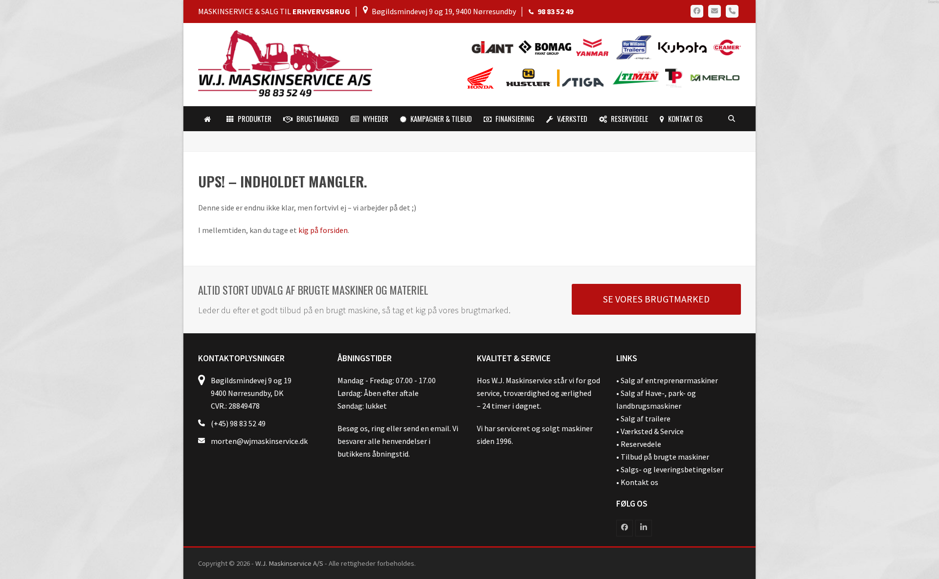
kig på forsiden (323, 230)
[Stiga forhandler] (582, 77)
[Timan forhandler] (636, 77)
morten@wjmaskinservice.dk (259, 441)
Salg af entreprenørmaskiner (669, 380)
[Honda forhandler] (481, 77)
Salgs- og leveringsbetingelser (672, 469)
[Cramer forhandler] (725, 46)
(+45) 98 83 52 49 (238, 423)
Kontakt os (639, 482)
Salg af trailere (646, 418)
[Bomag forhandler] (547, 46)
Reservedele (641, 444)
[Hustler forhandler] (531, 77)
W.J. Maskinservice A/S (289, 563)
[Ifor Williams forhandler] (634, 46)
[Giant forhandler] (494, 46)
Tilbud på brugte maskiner (665, 457)
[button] (731, 119)
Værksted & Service (652, 431)
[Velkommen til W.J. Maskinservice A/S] (209, 119)
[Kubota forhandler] (681, 46)
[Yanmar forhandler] (595, 46)
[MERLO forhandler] (712, 77)
